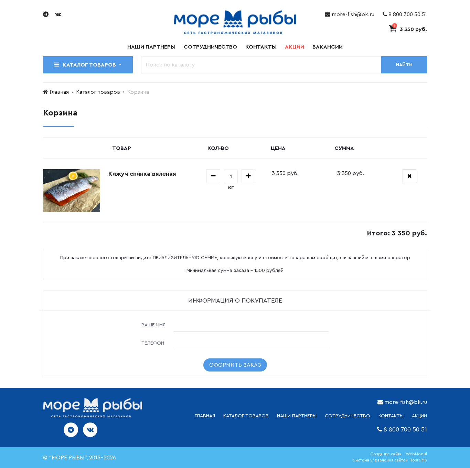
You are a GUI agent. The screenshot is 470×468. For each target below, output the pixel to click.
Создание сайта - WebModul (398, 454)
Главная (59, 92)
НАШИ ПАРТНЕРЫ (297, 416)
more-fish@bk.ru (352, 14)
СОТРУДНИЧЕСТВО (347, 416)
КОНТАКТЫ (391, 416)
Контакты (261, 47)
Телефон (152, 343)
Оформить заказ (235, 365)
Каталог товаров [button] (90, 65)
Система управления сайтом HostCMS (389, 460)
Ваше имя (153, 325)
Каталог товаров (98, 92)
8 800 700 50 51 (407, 14)
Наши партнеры (151, 47)
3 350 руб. (410, 29)
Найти (404, 64)
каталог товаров (246, 416)
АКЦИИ (419, 416)
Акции (294, 47)
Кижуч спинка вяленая (142, 174)
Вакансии (327, 47)
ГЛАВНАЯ (205, 416)
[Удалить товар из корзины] (409, 176)
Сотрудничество (210, 47)
